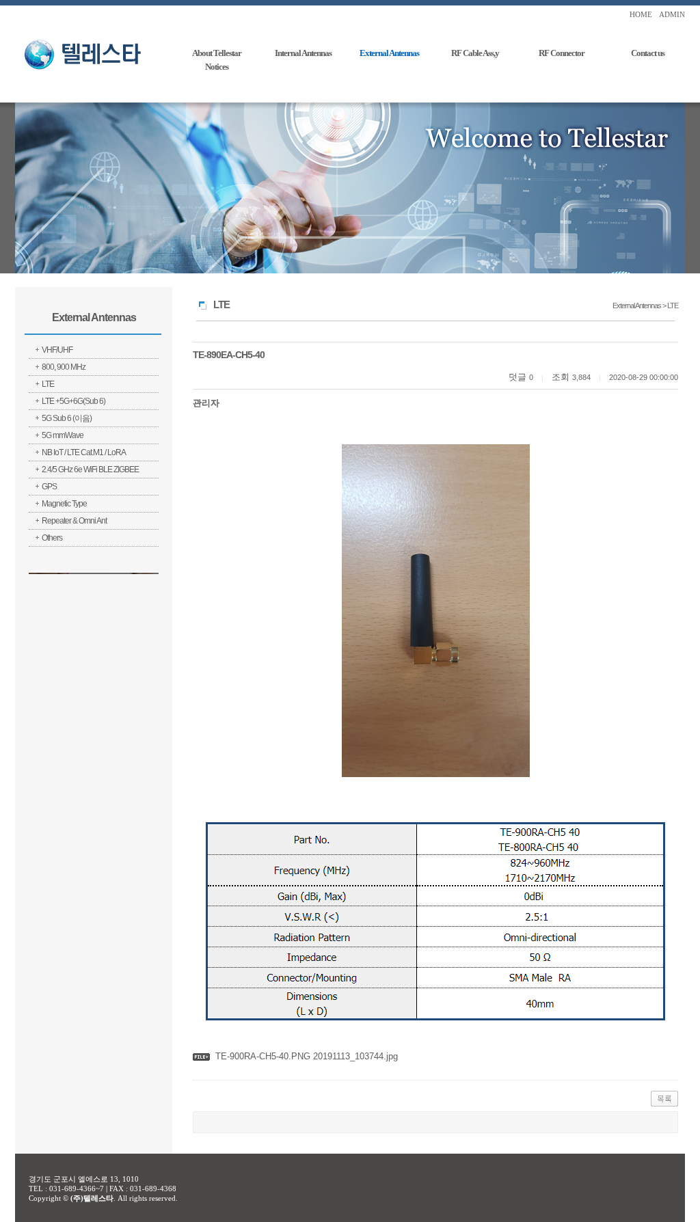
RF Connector (561, 53)
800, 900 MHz (63, 367)
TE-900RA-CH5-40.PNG (262, 1056)
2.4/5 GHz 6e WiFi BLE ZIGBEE (90, 469)
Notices (216, 67)
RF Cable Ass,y (475, 53)
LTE (48, 384)
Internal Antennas (303, 53)
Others (52, 538)
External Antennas (389, 53)
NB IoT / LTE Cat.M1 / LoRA (84, 452)
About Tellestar (216, 53)
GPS (49, 486)
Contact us (647, 53)
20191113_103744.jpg (354, 1056)
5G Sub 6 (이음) (67, 418)
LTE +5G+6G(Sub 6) (73, 401)
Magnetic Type (64, 503)
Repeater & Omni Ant (74, 521)
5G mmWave (62, 435)
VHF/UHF (57, 350)
